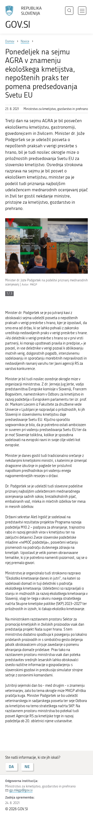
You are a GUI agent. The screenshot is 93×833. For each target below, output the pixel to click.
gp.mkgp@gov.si (21, 790)
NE (27, 766)
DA (11, 766)
